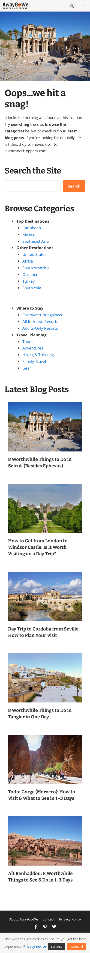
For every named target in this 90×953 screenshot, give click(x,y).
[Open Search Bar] (72, 6)
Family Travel (34, 361)
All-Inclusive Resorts (40, 321)
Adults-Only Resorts (40, 328)
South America (35, 267)
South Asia (31, 287)
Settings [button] (56, 946)
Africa (27, 261)
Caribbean (31, 227)
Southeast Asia (35, 241)
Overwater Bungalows (42, 314)
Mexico (28, 234)
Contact (48, 919)
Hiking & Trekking (38, 354)
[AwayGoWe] (15, 6)
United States (34, 254)
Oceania (29, 274)
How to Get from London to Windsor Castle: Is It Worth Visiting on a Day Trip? (38, 547)
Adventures (32, 348)
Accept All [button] (76, 946)
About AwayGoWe (23, 919)
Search (74, 186)
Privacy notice (34, 946)
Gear (26, 368)
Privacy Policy (70, 919)
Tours (27, 341)
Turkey (28, 281)
